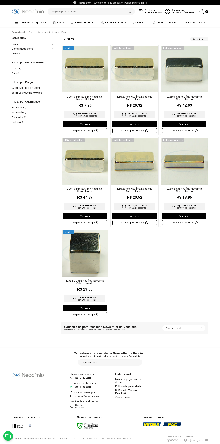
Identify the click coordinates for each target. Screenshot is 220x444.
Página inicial (18, 32)
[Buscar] (130, 11)
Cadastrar (188, 13)
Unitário (17, 122)
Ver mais (85, 124)
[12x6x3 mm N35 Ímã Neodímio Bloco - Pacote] (134, 182)
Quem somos (122, 397)
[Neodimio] (28, 11)
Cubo (16, 73)
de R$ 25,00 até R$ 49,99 (27, 92)
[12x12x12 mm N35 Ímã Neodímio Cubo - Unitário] (85, 274)
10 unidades (20, 107)
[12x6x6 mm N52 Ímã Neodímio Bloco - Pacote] (184, 90)
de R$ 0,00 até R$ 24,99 (26, 88)
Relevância (198, 39)
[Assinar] (202, 328)
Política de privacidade (128, 386)
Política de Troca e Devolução (126, 392)
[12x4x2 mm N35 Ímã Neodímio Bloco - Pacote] (184, 182)
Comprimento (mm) (47, 32)
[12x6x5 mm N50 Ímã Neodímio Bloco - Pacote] (134, 90)
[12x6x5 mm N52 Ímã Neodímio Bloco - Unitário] (85, 90)
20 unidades (20, 112)
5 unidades (19, 117)
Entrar (175, 13)
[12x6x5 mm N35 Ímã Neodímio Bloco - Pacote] (85, 182)
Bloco (31, 32)
